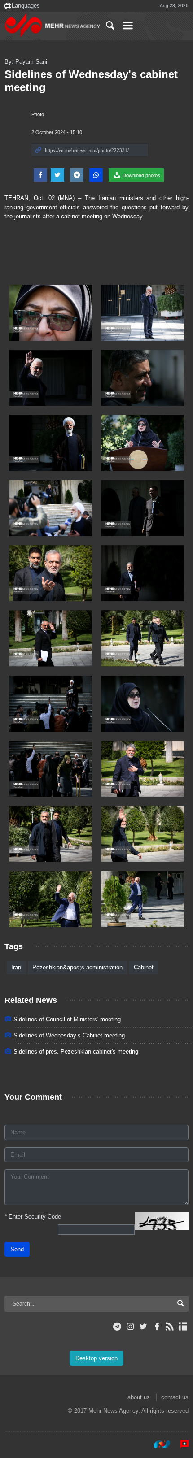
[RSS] (169, 1326)
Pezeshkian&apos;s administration (77, 967)
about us (138, 1397)
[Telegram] (117, 1326)
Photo (37, 114)
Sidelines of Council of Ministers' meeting (67, 1019)
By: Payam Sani (25, 61)
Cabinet (144, 967)
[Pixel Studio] (180, 1444)
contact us (175, 1397)
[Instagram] (130, 1326)
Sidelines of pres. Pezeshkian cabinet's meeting (75, 1051)
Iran (16, 967)
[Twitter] (143, 1326)
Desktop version (96, 1358)
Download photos (140, 175)
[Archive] (183, 1326)
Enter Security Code (32, 1216)
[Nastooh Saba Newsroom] (157, 1444)
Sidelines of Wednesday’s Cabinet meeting (69, 1035)
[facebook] (156, 1326)
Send (17, 1249)
